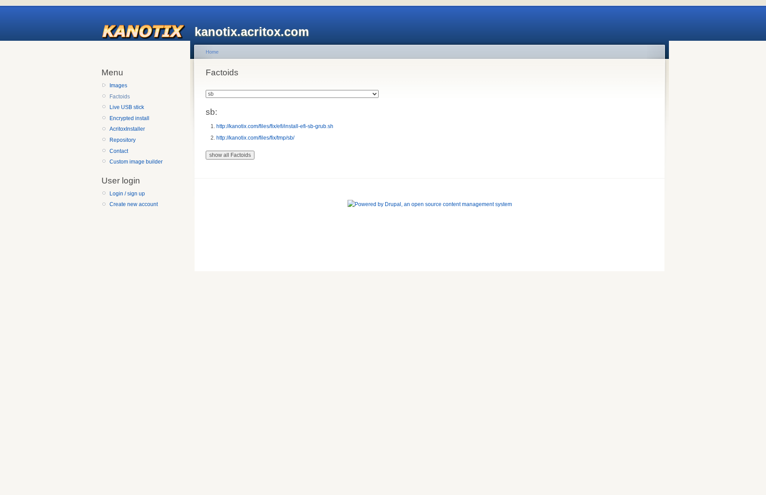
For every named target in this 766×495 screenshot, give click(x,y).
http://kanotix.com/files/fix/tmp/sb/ (255, 138)
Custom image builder (136, 162)
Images (118, 85)
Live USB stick (126, 107)
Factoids (119, 97)
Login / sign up (127, 194)
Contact (118, 151)
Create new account (133, 204)
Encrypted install (129, 118)
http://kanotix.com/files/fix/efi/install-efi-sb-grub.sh (274, 126)
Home (212, 52)
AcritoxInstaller (127, 129)
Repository (122, 140)
